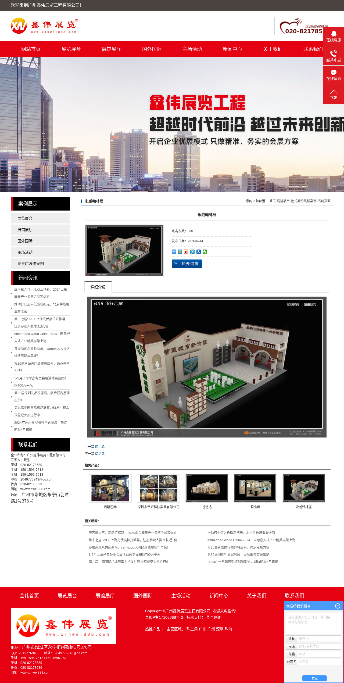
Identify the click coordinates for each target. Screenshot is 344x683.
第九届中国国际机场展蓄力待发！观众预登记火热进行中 (129, 562)
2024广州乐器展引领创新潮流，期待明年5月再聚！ (244, 562)
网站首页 (31, 49)
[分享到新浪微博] (186, 252)
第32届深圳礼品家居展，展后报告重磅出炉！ (240, 555)
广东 (203, 629)
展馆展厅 (111, 49)
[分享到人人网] (198, 252)
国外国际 (152, 49)
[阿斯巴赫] (110, 488)
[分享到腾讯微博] (192, 252)
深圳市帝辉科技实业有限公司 (159, 507)
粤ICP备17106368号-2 (164, 617)
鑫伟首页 (29, 596)
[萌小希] (255, 488)
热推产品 (152, 629)
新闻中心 (232, 49)
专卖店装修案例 (30, 263)
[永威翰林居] (124, 250)
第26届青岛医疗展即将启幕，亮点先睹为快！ (240, 547)
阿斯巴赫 (110, 507)
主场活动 (192, 49)
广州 (211, 629)
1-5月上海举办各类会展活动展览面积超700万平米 (124, 555)
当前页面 (324, 201)
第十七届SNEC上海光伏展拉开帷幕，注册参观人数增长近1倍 (133, 540)
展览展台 (71, 49)
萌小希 (100, 447)
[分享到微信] (205, 252)
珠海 (228, 629)
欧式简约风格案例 (304, 201)
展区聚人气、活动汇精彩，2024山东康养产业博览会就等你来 (133, 533)
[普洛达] (206, 488)
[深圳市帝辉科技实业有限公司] (158, 488)
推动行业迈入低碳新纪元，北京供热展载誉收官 (241, 533)
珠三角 (193, 629)
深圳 (220, 629)
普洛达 (207, 507)
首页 (272, 201)
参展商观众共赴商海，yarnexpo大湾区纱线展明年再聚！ (129, 547)
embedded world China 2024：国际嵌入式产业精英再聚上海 (251, 540)
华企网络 (213, 617)
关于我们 (272, 49)
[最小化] (337, 606)
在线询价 (187, 263)
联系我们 (313, 49)
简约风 (100, 454)
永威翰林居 (304, 507)
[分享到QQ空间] (180, 252)
